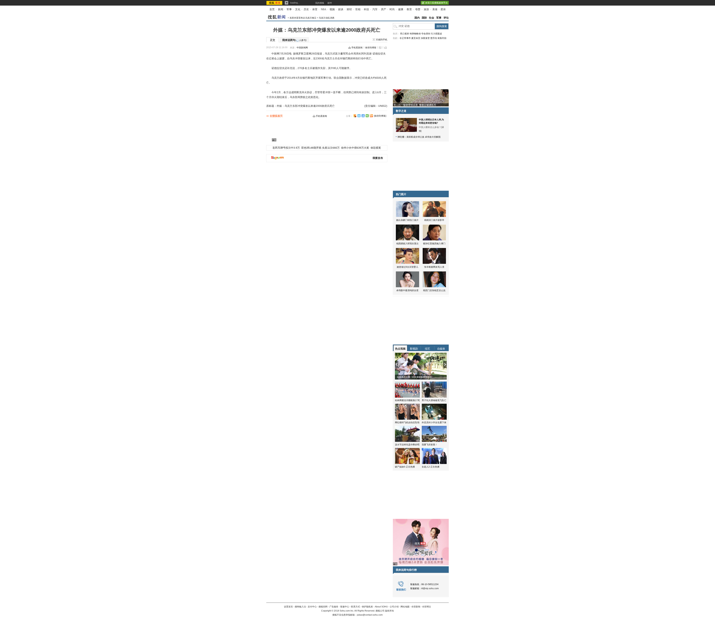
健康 (400, 9)
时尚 (392, 9)
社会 (431, 17)
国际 (424, 17)
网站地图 (405, 606)
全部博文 (426, 606)
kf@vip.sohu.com (430, 588)
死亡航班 (404, 33)
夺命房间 (425, 33)
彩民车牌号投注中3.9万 (286, 147)
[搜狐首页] (274, 3)
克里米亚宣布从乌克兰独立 (303, 18)
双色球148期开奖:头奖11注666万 (320, 147)
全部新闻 (415, 606)
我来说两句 (294, 40)
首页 (272, 9)
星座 (443, 9)
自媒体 (441, 348)
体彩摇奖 (376, 147)
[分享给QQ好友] (359, 115)
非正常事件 (405, 38)
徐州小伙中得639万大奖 (355, 147)
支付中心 (312, 606)
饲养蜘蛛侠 (415, 33)
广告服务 (333, 606)
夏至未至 (415, 38)
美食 (435, 9)
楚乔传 (433, 38)
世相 (357, 9)
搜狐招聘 (323, 606)
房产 (383, 9)
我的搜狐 (319, 3)
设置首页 (288, 606)
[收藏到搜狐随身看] (367, 115)
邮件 (330, 3)
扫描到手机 (381, 39)
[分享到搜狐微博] (354, 115)
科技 (366, 9)
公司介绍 (394, 606)
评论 (446, 17)
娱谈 (340, 9)
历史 (306, 9)
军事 (289, 9)
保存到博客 (370, 47)
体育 (314, 9)
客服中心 (344, 606)
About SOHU (381, 606)
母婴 (417, 9)
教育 (409, 9)
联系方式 (355, 606)
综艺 (427, 348)
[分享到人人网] (363, 115)
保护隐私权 (367, 606)
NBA (323, 9)
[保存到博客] (380, 116)
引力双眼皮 (436, 33)
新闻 (280, 9)
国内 (417, 17)
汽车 (375, 9)
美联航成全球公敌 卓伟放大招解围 (423, 137)
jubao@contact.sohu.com (370, 615)
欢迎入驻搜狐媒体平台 (436, 2)
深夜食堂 (425, 38)
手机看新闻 (357, 47)
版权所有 (389, 610)
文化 (297, 9)
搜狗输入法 (300, 606)
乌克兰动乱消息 (326, 18)
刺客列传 (442, 38)
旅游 (426, 9)
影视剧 (414, 348)
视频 (332, 9)
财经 (349, 9)
